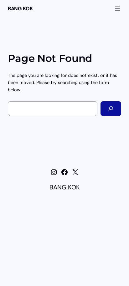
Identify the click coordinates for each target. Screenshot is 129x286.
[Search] (111, 108)
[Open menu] (117, 9)
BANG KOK (20, 8)
